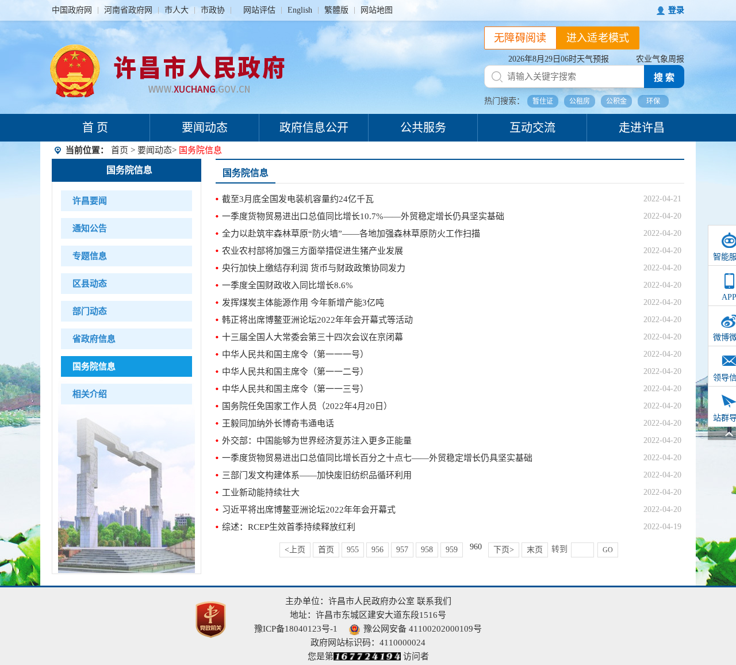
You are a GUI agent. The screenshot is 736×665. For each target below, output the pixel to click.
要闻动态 (205, 127)
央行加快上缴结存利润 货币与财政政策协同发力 (313, 268)
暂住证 (542, 101)
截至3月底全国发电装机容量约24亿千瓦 (298, 199)
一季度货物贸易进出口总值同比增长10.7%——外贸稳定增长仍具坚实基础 (363, 216)
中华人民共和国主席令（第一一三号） (295, 388)
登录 (676, 10)
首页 (119, 150)
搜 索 (664, 77)
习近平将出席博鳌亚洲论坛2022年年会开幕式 (309, 509)
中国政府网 (72, 10)
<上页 (295, 549)
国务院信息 (129, 170)
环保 (653, 101)
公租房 (579, 101)
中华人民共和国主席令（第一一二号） (295, 371)
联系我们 (434, 601)
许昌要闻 (89, 200)
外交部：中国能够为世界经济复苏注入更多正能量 (317, 440)
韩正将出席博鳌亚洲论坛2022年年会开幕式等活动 (317, 319)
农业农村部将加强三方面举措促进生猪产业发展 (312, 250)
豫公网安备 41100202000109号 (422, 628)
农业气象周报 (660, 59)
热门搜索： (504, 101)
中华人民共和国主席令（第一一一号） (295, 354)
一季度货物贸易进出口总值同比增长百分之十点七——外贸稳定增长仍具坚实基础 (377, 458)
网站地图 (377, 10)
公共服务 (423, 127)
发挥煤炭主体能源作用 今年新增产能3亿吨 (303, 302)
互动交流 (532, 127)
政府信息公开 (313, 127)
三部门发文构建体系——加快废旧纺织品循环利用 (317, 475)
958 (427, 549)
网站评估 (259, 10)
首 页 (95, 127)
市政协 (213, 10)
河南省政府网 (128, 10)
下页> (503, 549)
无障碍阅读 (520, 38)
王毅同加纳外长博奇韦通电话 (278, 423)
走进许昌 (642, 127)
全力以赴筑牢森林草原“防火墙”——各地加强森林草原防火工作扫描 (351, 233)
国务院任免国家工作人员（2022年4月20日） (307, 406)
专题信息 (89, 256)
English (300, 10)
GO (608, 550)
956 (377, 549)
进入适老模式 (598, 38)
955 (353, 549)
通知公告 (89, 228)
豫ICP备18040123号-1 (296, 628)
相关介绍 (89, 394)
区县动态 (89, 283)
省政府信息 (94, 338)
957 (402, 549)
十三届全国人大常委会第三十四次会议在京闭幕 (312, 337)
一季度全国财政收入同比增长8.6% (287, 285)
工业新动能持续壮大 (261, 492)
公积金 (616, 101)
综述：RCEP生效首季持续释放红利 (288, 527)
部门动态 (89, 311)
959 (452, 549)
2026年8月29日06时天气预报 (558, 59)
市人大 (176, 10)
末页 (535, 549)
